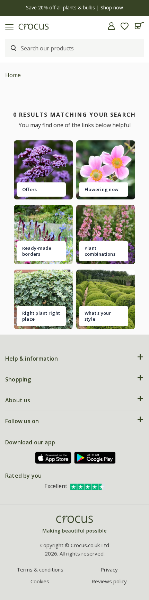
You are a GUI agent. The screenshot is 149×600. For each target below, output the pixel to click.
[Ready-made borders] (43, 234)
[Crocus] (74, 525)
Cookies (39, 581)
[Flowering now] (105, 169)
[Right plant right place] (43, 299)
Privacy (109, 569)
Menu (8, 26)
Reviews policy (109, 581)
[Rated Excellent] (87, 486)
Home (13, 75)
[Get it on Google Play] (95, 457)
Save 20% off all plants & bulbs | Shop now (74, 7)
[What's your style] (105, 299)
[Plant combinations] (105, 234)
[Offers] (43, 169)
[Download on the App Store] (53, 457)
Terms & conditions (40, 569)
